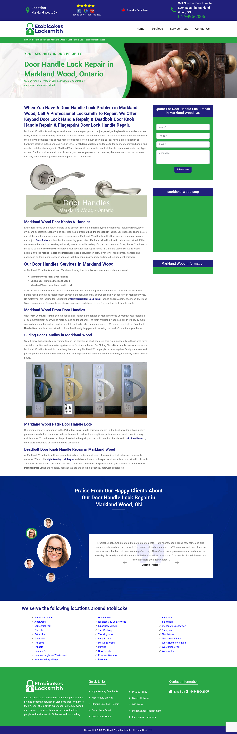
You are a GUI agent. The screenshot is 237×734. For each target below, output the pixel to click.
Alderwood (40, 622)
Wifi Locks (137, 704)
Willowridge (168, 651)
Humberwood (105, 617)
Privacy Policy (139, 692)
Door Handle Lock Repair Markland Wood (86, 39)
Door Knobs (42, 240)
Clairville (39, 630)
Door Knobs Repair (102, 716)
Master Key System (102, 697)
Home (140, 29)
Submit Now (183, 169)
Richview (167, 617)
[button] (50, 577)
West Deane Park (171, 647)
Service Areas (179, 29)
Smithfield (167, 622)
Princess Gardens (107, 655)
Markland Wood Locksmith (117, 730)
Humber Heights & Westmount (51, 655)
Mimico (102, 647)
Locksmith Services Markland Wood (48, 39)
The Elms (39, 643)
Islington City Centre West (112, 622)
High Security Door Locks (105, 691)
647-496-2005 (191, 17)
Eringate (39, 647)
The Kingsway (105, 634)
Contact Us (202, 29)
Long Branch (104, 638)
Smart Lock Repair (102, 710)
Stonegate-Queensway (174, 626)
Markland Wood (106, 643)
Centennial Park (43, 626)
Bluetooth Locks (140, 698)
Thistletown (168, 634)
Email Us (179, 692)
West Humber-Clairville (174, 643)
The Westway (105, 630)
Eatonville (40, 634)
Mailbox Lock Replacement (146, 711)
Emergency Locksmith (144, 717)
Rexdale (102, 659)
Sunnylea (167, 630)
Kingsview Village (107, 626)
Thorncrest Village (171, 638)
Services (157, 29)
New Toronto (104, 651)
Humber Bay (41, 651)
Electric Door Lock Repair (105, 704)
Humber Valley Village (46, 659)
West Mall (40, 638)
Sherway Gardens (44, 617)
